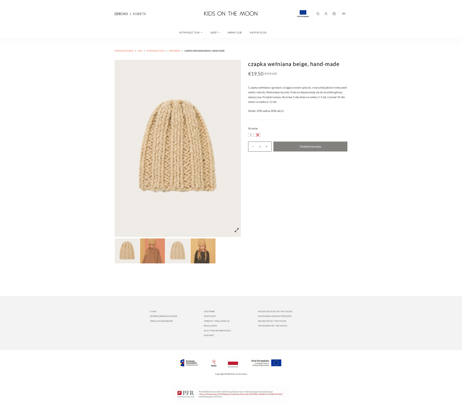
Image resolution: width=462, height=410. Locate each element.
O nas (153, 311)
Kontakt (209, 335)
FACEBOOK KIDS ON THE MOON (275, 311)
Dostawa (209, 311)
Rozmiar (253, 128)
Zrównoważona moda (163, 316)
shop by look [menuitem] (258, 32)
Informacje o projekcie (304, 13)
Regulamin (210, 325)
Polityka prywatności (217, 330)
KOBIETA (139, 14)
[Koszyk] (334, 13)
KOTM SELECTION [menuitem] (189, 32)
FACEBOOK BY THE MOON (272, 321)
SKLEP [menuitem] (213, 32)
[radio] (251, 134)
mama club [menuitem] (235, 32)
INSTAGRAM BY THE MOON (272, 325)
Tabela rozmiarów (161, 321)
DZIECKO (121, 14)
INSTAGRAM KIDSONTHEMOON (275, 316)
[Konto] (326, 13)
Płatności (210, 316)
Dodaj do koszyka (310, 146)
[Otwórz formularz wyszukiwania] (318, 13)
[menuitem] (343, 13)
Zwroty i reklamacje (217, 321)
